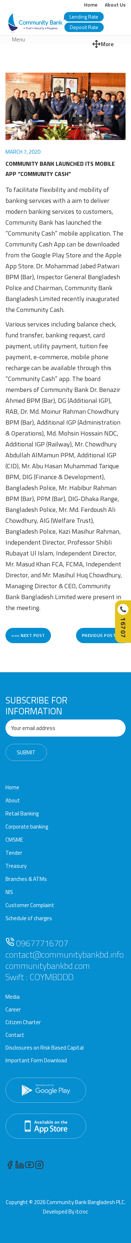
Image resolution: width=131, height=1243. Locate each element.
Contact (14, 1035)
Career (13, 1009)
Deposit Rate (84, 27)
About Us (115, 4)
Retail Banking (22, 813)
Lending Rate (84, 16)
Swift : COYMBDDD (39, 976)
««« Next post (28, 635)
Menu (18, 39)
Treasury (16, 866)
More (107, 44)
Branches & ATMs (26, 879)
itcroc (81, 1211)
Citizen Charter (23, 1022)
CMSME (14, 839)
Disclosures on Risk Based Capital (44, 1047)
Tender (13, 853)
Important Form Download (36, 1060)
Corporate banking (26, 826)
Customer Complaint (29, 905)
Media (12, 997)
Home (91, 4)
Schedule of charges (28, 918)
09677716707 (41, 943)
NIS (9, 892)
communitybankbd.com (47, 965)
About (12, 800)
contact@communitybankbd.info (64, 954)
